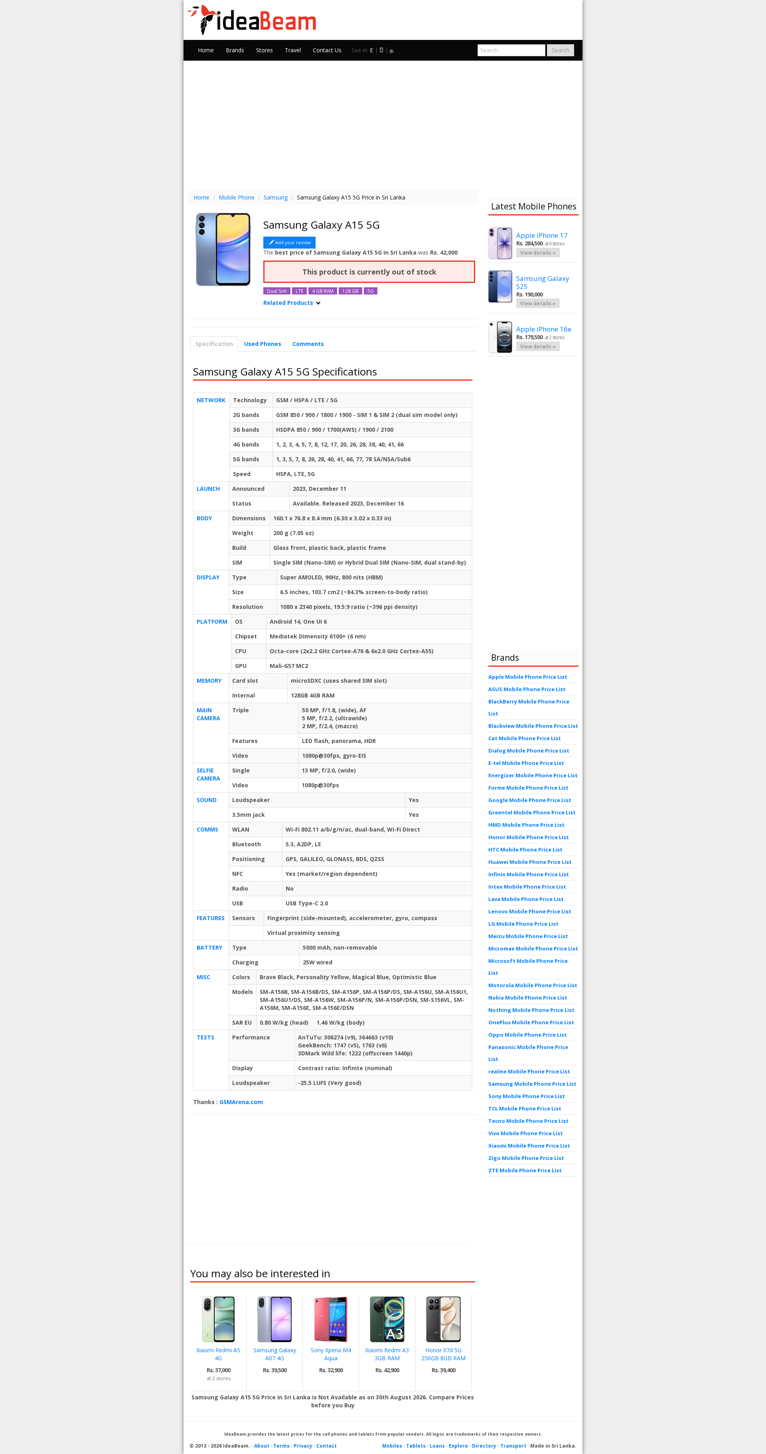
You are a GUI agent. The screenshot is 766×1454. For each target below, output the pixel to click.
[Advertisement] (383, 124)
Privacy (303, 1445)
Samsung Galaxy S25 (542, 282)
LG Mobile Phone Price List (523, 923)
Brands (235, 50)
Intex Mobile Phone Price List (527, 886)
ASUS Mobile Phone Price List (527, 689)
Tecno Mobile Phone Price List (528, 1120)
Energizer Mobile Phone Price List (533, 775)
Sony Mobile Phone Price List (526, 1096)
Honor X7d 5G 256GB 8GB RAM (443, 1354)
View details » (538, 252)
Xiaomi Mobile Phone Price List (529, 1145)
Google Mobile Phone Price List (529, 800)
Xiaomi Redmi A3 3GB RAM (387, 1354)
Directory (484, 1445)
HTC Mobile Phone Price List (525, 849)
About (261, 1445)
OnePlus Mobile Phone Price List (531, 1022)
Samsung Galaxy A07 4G (274, 1354)
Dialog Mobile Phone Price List (528, 750)
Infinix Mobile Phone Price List (528, 874)
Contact (326, 1445)
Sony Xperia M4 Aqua (331, 1354)
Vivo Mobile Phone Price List (525, 1133)
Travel (293, 50)
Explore (458, 1445)
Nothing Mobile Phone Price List (531, 1009)
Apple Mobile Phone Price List (527, 676)
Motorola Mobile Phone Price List (532, 985)
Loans (437, 1445)
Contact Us (327, 50)
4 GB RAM (323, 291)
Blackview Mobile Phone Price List (533, 725)
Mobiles (392, 1445)
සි (381, 50)
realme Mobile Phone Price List (529, 1071)
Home (206, 50)
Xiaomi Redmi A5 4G (218, 1354)
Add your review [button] (293, 242)
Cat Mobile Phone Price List (524, 738)
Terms (281, 1445)
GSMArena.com (241, 1102)
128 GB (350, 291)
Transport (513, 1445)
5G (370, 291)
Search (560, 50)
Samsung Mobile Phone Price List (532, 1083)
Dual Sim (277, 291)
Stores (264, 50)
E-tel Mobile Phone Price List (526, 763)
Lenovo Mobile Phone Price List (529, 911)
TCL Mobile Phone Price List (524, 1108)
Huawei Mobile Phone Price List (530, 861)
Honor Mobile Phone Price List (528, 837)
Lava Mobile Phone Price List (526, 899)
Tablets (416, 1445)
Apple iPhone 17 (542, 235)
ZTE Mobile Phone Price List (525, 1170)
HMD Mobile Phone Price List (526, 824)
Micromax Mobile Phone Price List (533, 948)
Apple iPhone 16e (543, 329)
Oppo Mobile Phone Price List (527, 1034)
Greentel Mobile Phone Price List (532, 812)
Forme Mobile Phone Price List (528, 787)
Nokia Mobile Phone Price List (527, 997)
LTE (299, 291)
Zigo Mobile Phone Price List (526, 1158)
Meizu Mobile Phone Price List (528, 936)
